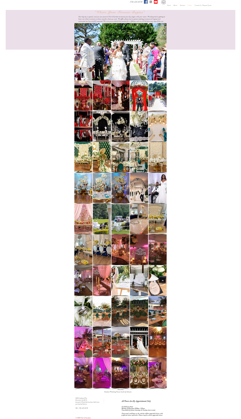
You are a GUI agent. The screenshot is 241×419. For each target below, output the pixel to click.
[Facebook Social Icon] (146, 2)
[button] (83, 95)
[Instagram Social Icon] (151, 2)
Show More (121, 389)
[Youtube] (156, 2)
